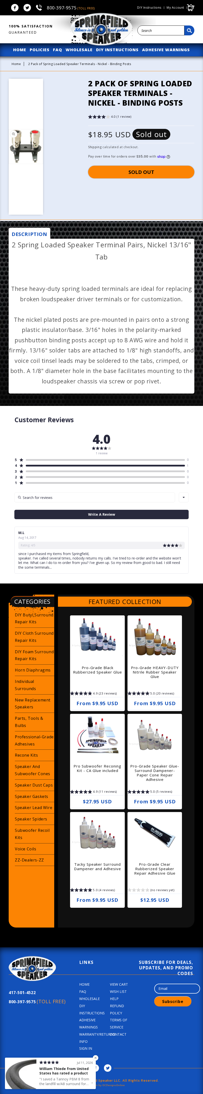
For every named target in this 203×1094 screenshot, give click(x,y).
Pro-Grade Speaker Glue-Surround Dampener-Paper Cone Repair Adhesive (154, 773)
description (29, 234)
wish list (118, 991)
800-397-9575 (71, 8)
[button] (109, 117)
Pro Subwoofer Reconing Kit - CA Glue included (97, 768)
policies (40, 49)
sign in (85, 1048)
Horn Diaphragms (33, 670)
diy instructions (117, 49)
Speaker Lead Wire (33, 807)
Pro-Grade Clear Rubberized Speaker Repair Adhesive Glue (155, 868)
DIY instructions (149, 7)
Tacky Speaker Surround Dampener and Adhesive (97, 866)
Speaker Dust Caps (34, 785)
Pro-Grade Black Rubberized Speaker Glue (97, 669)
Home (16, 64)
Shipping (95, 147)
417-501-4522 (22, 992)
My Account (175, 7)
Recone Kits (26, 755)
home (19, 49)
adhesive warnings (166, 49)
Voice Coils (25, 849)
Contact (118, 1034)
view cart (119, 984)
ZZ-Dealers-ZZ (29, 860)
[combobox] (160, 30)
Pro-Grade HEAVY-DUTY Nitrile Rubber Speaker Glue (155, 672)
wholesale (79, 49)
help (114, 998)
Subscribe (172, 1001)
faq (57, 49)
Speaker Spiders (31, 819)
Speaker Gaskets (31, 796)
